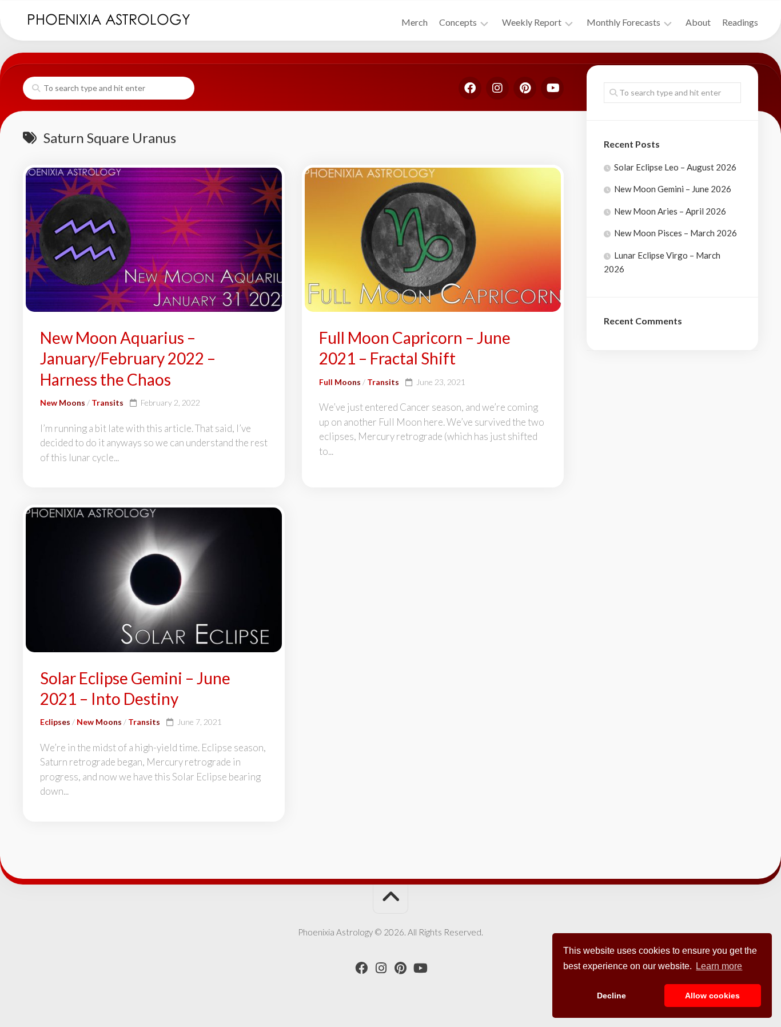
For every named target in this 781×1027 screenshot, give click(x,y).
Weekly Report (531, 22)
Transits (107, 402)
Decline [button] (611, 995)
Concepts (458, 22)
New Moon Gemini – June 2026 (672, 189)
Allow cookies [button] (712, 995)
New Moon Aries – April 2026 (670, 211)
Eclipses (55, 722)
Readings (740, 22)
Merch (414, 22)
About (698, 22)
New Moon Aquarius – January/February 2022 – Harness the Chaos (128, 358)
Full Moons (340, 382)
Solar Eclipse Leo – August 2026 (675, 167)
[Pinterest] (524, 88)
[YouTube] (552, 88)
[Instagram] (497, 88)
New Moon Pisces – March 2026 (675, 233)
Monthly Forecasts (623, 22)
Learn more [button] (719, 966)
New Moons (62, 402)
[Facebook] (470, 88)
